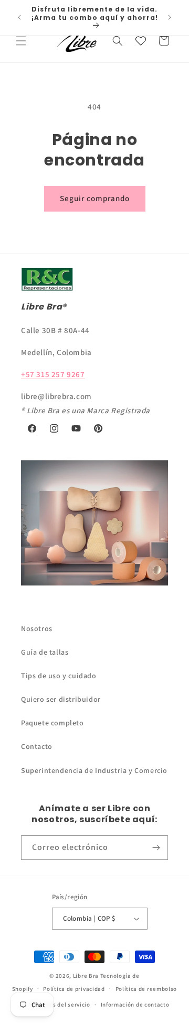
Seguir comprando (95, 198)
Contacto (36, 746)
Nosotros (36, 628)
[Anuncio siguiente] (169, 17)
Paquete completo (52, 722)
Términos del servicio (60, 1004)
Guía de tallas (44, 652)
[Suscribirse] (155, 847)
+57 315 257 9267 (53, 374)
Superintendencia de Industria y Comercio (94, 770)
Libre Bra (86, 975)
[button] (21, 40)
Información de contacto (135, 1004)
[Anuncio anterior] (19, 17)
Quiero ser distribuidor (61, 699)
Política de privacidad (73, 988)
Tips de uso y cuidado (59, 675)
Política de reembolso (146, 988)
